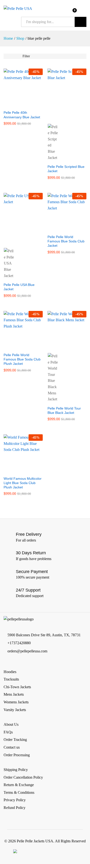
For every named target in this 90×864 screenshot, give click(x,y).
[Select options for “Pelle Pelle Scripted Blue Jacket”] (61, 118)
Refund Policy (14, 808)
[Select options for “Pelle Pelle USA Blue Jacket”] (17, 242)
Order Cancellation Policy (23, 777)
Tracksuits (11, 679)
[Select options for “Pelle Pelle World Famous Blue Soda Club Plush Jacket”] (17, 347)
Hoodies (10, 672)
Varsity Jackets (15, 710)
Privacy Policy (15, 800)
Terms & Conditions (19, 792)
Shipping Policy (16, 770)
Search (80, 22)
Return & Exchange (19, 785)
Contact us (12, 747)
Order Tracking (15, 740)
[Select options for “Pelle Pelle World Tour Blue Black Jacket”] (61, 347)
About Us (11, 724)
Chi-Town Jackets (17, 687)
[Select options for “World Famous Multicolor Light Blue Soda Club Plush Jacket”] (17, 471)
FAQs (8, 732)
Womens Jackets (16, 702)
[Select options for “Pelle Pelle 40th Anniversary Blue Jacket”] (17, 105)
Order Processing (17, 755)
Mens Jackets (14, 694)
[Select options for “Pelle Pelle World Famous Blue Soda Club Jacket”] (61, 229)
